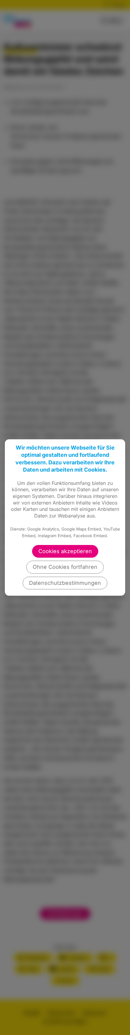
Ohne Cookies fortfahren (65, 567)
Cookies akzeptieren (65, 551)
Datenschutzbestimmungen (65, 583)
